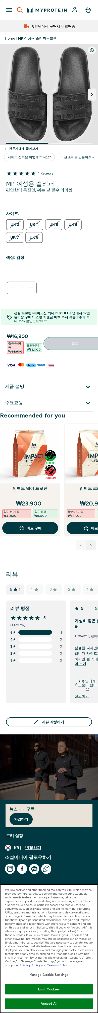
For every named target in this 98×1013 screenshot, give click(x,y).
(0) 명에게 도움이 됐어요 (87, 685)
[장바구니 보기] (88, 10)
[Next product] (91, 545)
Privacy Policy (30, 965)
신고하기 (82, 696)
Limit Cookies (49, 989)
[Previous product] (81, 545)
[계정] (75, 10)
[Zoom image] (92, 50)
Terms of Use (57, 965)
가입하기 (21, 819)
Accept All (49, 1003)
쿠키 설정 (14, 835)
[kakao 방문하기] (34, 869)
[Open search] (19, 10)
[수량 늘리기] (30, 288)
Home (10, 38)
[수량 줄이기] (12, 288)
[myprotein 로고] (47, 10)
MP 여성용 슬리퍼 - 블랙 (37, 38)
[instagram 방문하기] (10, 869)
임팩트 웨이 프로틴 (30, 488)
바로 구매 (34, 528)
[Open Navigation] (9, 10)
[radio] (15, 224)
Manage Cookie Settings (49, 975)
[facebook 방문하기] (22, 869)
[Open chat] (46, 869)
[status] (21, 288)
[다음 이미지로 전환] (92, 95)
